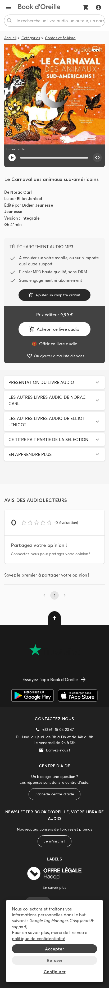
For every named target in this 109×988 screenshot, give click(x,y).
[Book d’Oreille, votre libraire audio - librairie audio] (39, 7)
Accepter (54, 948)
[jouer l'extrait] (12, 157)
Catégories (30, 37)
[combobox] (54, 20)
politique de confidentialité (38, 938)
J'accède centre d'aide (54, 794)
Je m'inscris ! (54, 841)
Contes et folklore (60, 37)
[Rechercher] (10, 20)
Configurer (55, 971)
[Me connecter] (98, 7)
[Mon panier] (85, 7)
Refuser (54, 960)
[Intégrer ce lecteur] (97, 157)
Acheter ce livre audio (58, 329)
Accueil (10, 37)
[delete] (54, 618)
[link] (54, 344)
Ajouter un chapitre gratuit (57, 295)
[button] (54, 382)
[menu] (8, 7)
